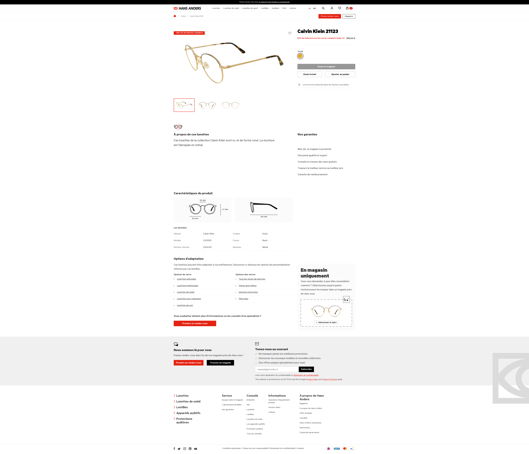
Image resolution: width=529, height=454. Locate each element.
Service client (274, 408)
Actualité (303, 418)
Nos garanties (228, 410)
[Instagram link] (184, 448)
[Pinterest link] (190, 448)
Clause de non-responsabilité (255, 449)
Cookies (300, 449)
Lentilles (181, 407)
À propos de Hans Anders (311, 409)
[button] (332, 8)
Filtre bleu (243, 299)
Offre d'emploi (306, 413)
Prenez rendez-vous (330, 16)
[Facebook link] (174, 448)
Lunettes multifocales (187, 286)
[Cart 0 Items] (347, 8)
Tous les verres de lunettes (252, 279)
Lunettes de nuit (185, 306)
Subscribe (306, 369)
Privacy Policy (312, 380)
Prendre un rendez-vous (194, 323)
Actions (271, 412)
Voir (248, 405)
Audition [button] (275, 8)
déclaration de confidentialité (306, 375)
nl (310, 9)
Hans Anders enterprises (310, 423)
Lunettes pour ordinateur (189, 299)
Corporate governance (309, 433)
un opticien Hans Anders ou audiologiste (274, 2)
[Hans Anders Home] (187, 8)
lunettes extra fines (248, 292)
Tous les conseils (254, 434)
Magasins (349, 16)
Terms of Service (329, 380)
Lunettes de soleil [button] (231, 8)
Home (183, 16)
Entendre (251, 400)
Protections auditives (183, 421)
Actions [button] (293, 8)
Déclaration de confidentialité (282, 449)
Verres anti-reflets (248, 286)
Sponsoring (305, 428)
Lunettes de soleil (185, 292)
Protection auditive (255, 429)
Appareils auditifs (187, 413)
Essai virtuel (309, 74)
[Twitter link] (179, 448)
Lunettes (181, 396)
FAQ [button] (284, 8)
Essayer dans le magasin (232, 400)
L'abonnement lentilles (231, 405)
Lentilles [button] (264, 8)
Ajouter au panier (340, 74)
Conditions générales (231, 449)
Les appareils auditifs (256, 424)
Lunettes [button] (216, 8)
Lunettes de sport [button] (250, 8)
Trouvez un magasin (220, 363)
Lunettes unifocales (186, 279)
